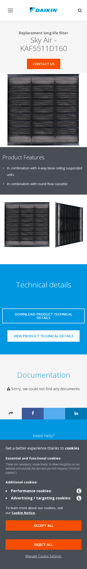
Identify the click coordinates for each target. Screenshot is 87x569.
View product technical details (43, 336)
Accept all (43, 525)
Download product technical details (43, 316)
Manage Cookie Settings (43, 556)
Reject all (43, 544)
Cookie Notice (23, 513)
